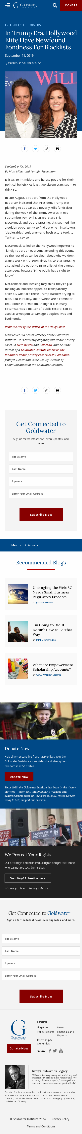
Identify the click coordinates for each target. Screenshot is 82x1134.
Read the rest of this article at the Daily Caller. (35, 327)
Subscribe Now (41, 514)
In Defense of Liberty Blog (25, 63)
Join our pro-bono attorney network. (26, 888)
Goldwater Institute (48, 674)
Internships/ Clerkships (44, 1041)
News (60, 1027)
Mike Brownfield (46, 639)
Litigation (42, 1027)
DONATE (71, 5)
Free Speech (14, 25)
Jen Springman (44, 602)
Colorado (46, 345)
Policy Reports (45, 1032)
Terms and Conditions (41, 1126)
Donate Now (19, 777)
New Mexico (25, 345)
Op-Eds (35, 25)
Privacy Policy (60, 1119)
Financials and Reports (65, 1033)
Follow (41, 1051)
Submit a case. (28, 878)
